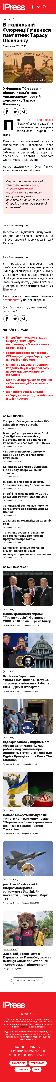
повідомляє (45, 120)
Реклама (36, 1046)
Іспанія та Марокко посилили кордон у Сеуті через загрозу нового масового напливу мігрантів (27, 370)
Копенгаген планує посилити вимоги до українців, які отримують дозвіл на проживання (27, 551)
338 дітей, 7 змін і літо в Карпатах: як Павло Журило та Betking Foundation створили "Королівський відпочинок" (27, 959)
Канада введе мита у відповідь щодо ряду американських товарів (25, 470)
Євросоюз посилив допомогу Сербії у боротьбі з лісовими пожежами (24, 455)
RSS (36, 1069)
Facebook (18, 1063)
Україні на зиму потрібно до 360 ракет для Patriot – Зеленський (26, 495)
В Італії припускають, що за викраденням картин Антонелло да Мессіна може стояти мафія (27, 343)
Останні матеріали (15, 567)
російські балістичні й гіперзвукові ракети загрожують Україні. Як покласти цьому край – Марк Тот (25, 892)
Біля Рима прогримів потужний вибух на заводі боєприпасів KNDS (29, 383)
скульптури (10, 311)
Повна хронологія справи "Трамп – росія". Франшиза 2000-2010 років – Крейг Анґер (27, 617)
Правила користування (28, 1050)
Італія (7, 307)
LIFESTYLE (8, 20)
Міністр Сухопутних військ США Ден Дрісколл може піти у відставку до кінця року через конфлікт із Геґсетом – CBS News (26, 438)
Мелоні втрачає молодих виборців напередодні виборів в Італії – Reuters (29, 395)
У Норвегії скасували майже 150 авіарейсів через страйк (26, 423)
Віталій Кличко (20, 307)
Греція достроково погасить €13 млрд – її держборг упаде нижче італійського (28, 356)
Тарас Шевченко (38, 307)
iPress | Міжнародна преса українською (22, 188)
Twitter (22, 1069)
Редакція (20, 1046)
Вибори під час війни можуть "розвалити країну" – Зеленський (26, 483)
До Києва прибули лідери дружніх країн (27, 522)
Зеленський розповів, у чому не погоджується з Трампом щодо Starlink (26, 509)
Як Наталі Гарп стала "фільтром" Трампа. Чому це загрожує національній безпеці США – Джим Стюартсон (27, 681)
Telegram (37, 1063)
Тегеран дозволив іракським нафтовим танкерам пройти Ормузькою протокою (23, 536)
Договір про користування (28, 1055)
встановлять (11, 300)
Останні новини (13, 416)
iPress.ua (23, 1026)
